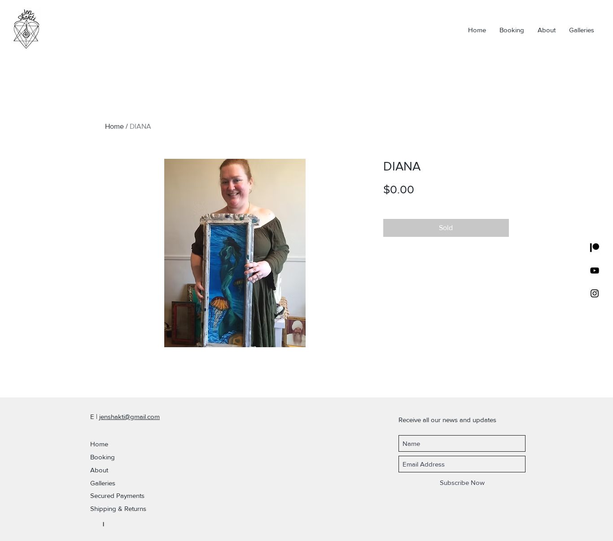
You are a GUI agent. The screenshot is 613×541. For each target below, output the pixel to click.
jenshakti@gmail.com (129, 416)
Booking (102, 457)
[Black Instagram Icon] (594, 293)
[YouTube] (594, 270)
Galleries (102, 483)
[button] (130, 495)
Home (114, 126)
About (99, 470)
